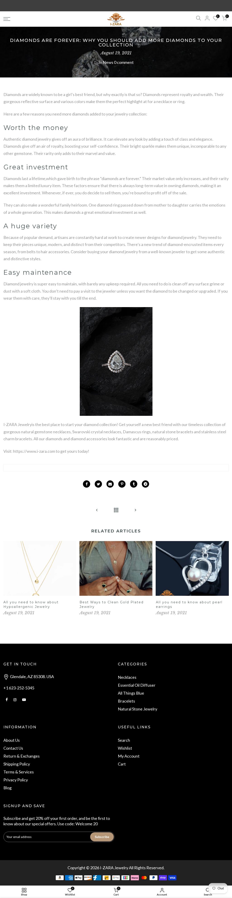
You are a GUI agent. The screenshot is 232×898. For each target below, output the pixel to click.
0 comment (124, 62)
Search (124, 740)
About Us (11, 740)
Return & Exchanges (21, 756)
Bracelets (126, 700)
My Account (129, 756)
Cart (122, 763)
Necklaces (127, 677)
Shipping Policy (16, 763)
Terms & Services (18, 771)
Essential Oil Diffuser (136, 685)
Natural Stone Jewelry (137, 708)
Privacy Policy (15, 779)
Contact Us (13, 748)
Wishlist (125, 748)
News (108, 62)
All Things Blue (131, 693)
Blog (7, 787)
